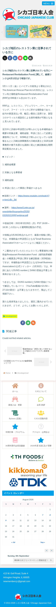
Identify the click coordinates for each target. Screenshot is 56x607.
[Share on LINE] (25, 58)
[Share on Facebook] (10, 58)
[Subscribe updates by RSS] (33, 322)
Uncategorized (11, 316)
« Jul (13, 542)
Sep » (43, 542)
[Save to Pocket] (20, 58)
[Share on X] (4, 58)
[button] (30, 58)
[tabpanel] (16, 31)
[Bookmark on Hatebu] (15, 58)
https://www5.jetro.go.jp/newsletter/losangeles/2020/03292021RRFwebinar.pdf (18, 211)
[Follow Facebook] (22, 322)
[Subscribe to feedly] (28, 322)
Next (54, 32)
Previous (2, 32)
